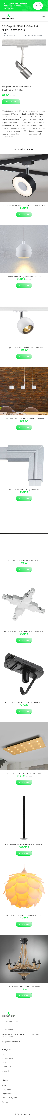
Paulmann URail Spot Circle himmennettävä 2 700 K (24, 205)
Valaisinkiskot (29, 87)
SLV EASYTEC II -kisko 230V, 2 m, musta (24, 560)
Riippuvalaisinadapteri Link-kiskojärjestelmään (24, 702)
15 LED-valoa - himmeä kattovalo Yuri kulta (24, 773)
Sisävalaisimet (17, 87)
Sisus (4, 1063)
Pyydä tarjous (38, 4)
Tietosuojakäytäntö (9, 1098)
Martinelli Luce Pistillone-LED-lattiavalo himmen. (24, 844)
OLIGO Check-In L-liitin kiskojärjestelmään (24, 489)
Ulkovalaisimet (7, 1071)
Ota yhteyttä (6, 1089)
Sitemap (5, 1102)
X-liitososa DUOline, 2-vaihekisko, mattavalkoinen (24, 631)
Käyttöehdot (6, 1094)
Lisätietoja (11, 102)
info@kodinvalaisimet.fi (11, 1042)
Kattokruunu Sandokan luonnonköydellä (24, 986)
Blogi (4, 1085)
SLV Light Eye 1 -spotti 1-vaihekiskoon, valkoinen (24, 347)
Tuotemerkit (6, 1067)
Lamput (4, 1054)
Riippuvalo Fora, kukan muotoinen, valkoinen (24, 915)
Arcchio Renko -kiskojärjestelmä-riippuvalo (24, 276)
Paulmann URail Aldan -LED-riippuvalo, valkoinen (24, 418)
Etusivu (4, 33)
